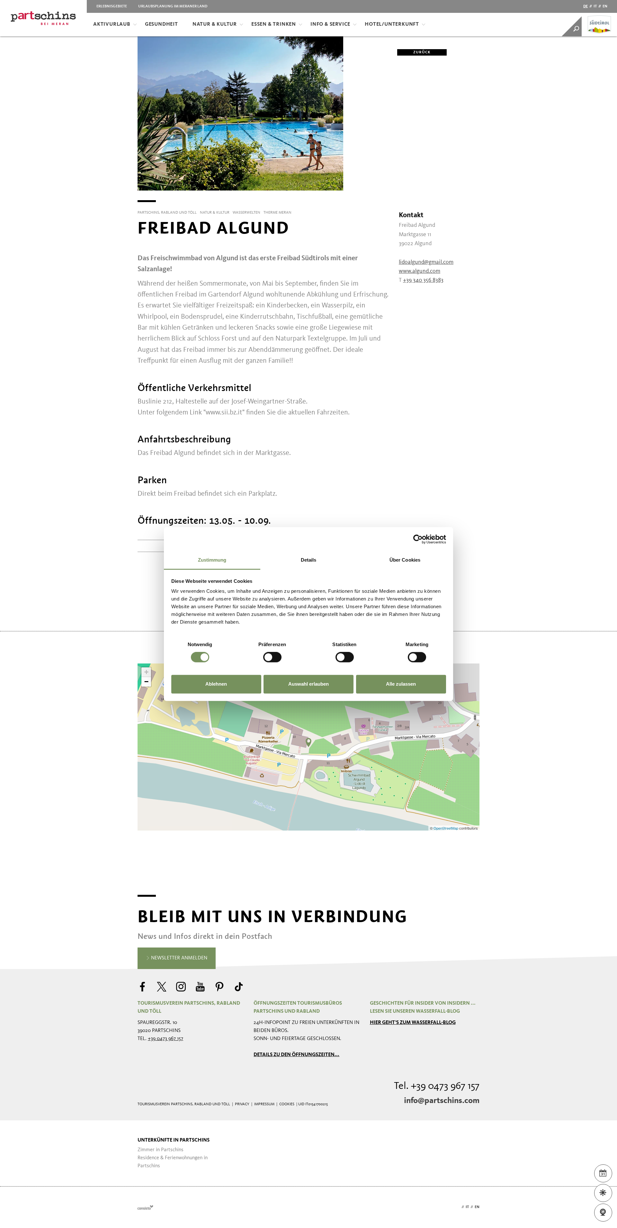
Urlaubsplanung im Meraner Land (172, 6)
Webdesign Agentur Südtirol (145, 1207)
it (595, 6)
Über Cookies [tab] (404, 560)
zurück (422, 52)
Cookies (286, 1104)
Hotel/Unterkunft (392, 24)
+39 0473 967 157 (165, 1038)
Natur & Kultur (214, 24)
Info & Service (330, 24)
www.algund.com (419, 271)
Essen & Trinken (273, 24)
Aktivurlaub (111, 24)
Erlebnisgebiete (111, 6)
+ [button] (146, 672)
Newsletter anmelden (178, 958)
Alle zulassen (401, 684)
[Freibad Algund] (308, 742)
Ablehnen (216, 684)
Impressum (264, 1104)
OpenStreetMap (446, 828)
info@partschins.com (441, 1101)
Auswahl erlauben (308, 684)
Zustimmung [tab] (212, 560)
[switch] (272, 657)
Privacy (242, 1104)
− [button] (146, 682)
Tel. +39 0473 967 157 (436, 1086)
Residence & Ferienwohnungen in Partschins (173, 1162)
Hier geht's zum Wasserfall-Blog (413, 1022)
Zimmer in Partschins (160, 1149)
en (605, 6)
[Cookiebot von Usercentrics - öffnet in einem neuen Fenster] (418, 539)
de (585, 6)
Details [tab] (309, 560)
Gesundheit (161, 24)
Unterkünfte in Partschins (174, 1140)
